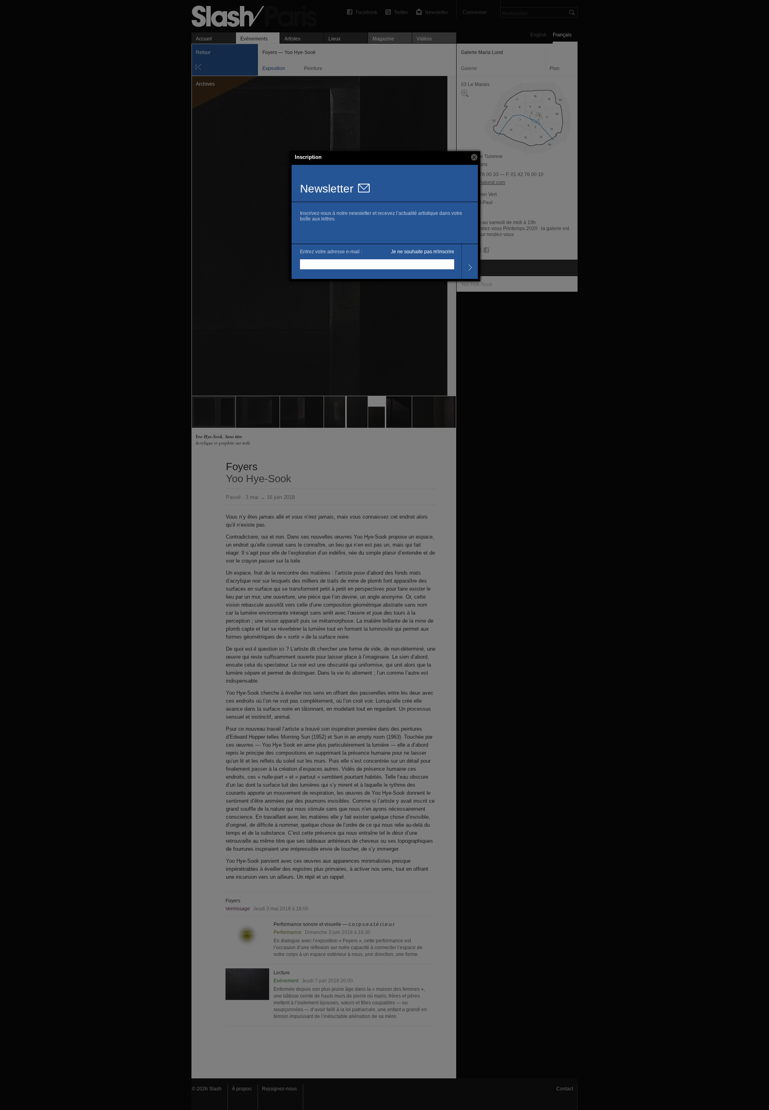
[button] (474, 157)
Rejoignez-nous (279, 1089)
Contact (564, 1089)
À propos (242, 1089)
